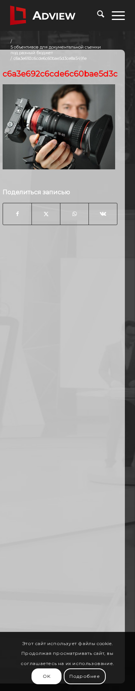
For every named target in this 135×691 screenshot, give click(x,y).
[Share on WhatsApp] (74, 213)
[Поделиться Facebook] (17, 213)
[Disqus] (60, 351)
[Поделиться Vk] (103, 213)
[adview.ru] (56, 15)
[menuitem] (97, 15)
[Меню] (114, 15)
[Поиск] (97, 15)
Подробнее (84, 676)
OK (46, 676)
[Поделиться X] (46, 213)
